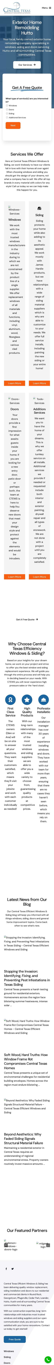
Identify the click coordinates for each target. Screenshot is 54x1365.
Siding (11, 113)
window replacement (36, 1283)
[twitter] (12, 1264)
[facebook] (6, 1264)
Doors (11, 109)
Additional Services (17, 117)
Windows (13, 105)
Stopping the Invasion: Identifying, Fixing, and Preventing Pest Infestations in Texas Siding (27, 974)
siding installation (12, 1287)
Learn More (14, 383)
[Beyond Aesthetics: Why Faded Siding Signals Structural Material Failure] (27, 1110)
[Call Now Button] (48, 1359)
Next (13, 125)
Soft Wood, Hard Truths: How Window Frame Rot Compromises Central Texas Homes (26, 1057)
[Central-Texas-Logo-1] (17, 3)
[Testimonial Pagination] (23, 875)
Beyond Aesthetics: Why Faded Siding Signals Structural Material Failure (23, 1135)
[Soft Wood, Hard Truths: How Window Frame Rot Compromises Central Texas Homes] (27, 1030)
